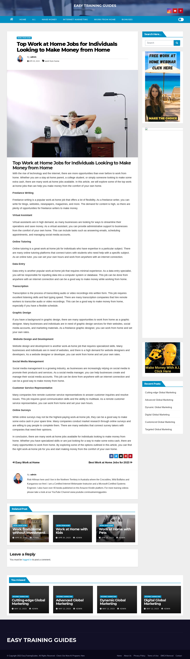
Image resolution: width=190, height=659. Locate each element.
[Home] (11, 19)
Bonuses (127, 19)
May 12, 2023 (20, 609)
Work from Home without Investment (29, 531)
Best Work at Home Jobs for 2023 (109, 462)
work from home (52, 61)
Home (22, 19)
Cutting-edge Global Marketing (160, 392)
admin (33, 57)
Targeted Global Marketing (158, 429)
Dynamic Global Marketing (158, 407)
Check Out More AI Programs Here (70, 656)
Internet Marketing (75, 19)
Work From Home (105, 19)
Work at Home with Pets (115, 531)
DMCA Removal (167, 656)
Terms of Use (153, 656)
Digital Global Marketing (157, 414)
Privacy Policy (139, 656)
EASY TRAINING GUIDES (95, 6)
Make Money (49, 19)
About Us (127, 656)
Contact (179, 656)
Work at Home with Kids (72, 531)
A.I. (34, 19)
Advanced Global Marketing (159, 400)
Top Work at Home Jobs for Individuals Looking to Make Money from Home (67, 47)
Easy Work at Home (27, 462)
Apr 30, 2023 (21, 538)
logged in (27, 559)
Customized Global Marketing (160, 422)
